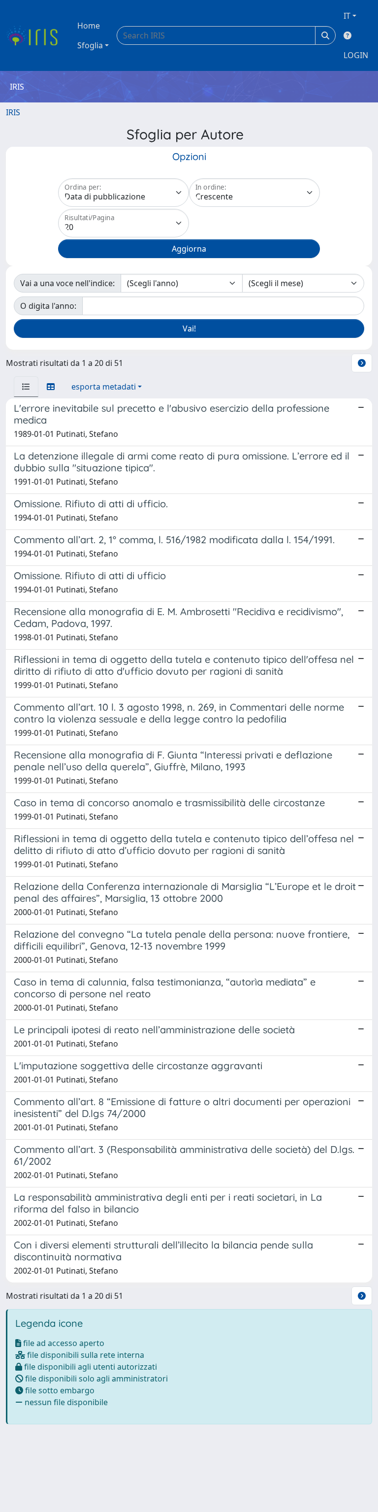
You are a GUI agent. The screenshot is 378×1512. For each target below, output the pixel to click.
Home (88, 25)
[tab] (26, 386)
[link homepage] (35, 35)
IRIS (13, 112)
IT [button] (347, 15)
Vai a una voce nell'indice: (67, 283)
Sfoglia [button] (90, 45)
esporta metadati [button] (103, 386)
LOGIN (356, 55)
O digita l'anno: (48, 305)
